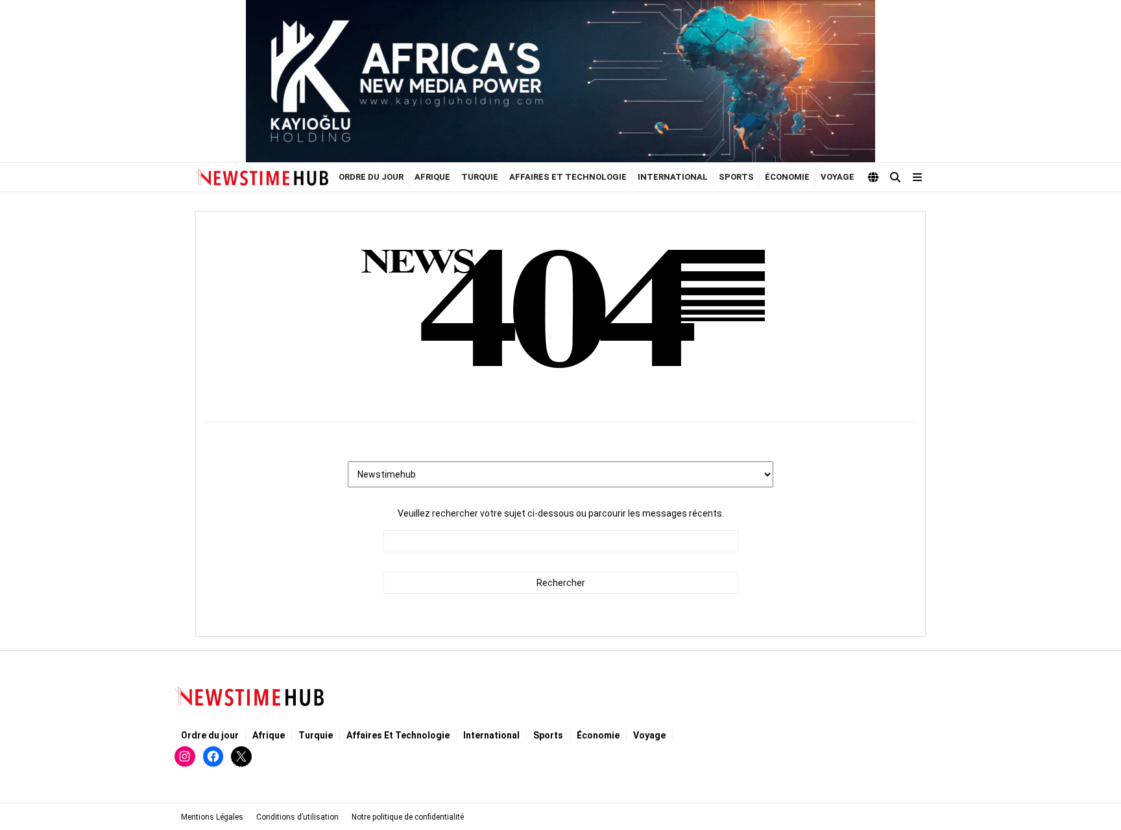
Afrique (432, 177)
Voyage (837, 177)
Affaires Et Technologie (568, 177)
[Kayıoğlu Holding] (560, 81)
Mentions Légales (212, 817)
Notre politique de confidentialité (408, 817)
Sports (736, 177)
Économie (787, 177)
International (673, 177)
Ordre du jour (371, 177)
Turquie (479, 177)
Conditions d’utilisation (297, 817)
